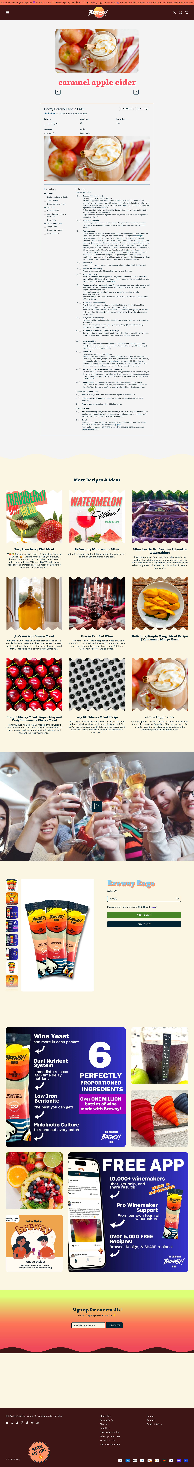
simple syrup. (116, 361)
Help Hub (104, 1428)
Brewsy (17, 1459)
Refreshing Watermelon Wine (97, 549)
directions (82, 189)
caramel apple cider (160, 717)
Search (150, 1415)
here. (113, 281)
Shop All (104, 1424)
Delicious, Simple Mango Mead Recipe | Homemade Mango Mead (160, 638)
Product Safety (154, 1424)
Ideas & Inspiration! (110, 1432)
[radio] (45, 113)
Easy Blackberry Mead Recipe (97, 717)
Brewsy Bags (106, 1419)
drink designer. (138, 236)
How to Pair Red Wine (97, 636)
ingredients (50, 189)
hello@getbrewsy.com (90, 429)
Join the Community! (110, 1444)
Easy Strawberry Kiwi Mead (34, 549)
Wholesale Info (107, 1440)
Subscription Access (110, 1436)
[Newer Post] (136, 92)
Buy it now (144, 924)
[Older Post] (58, 92)
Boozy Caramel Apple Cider (64, 109)
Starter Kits (105, 1415)
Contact (151, 1419)
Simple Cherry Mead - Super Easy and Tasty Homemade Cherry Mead (34, 718)
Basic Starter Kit (53, 210)
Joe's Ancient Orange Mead (34, 636)
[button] (180, 12)
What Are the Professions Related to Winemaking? (160, 551)
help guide (117, 425)
